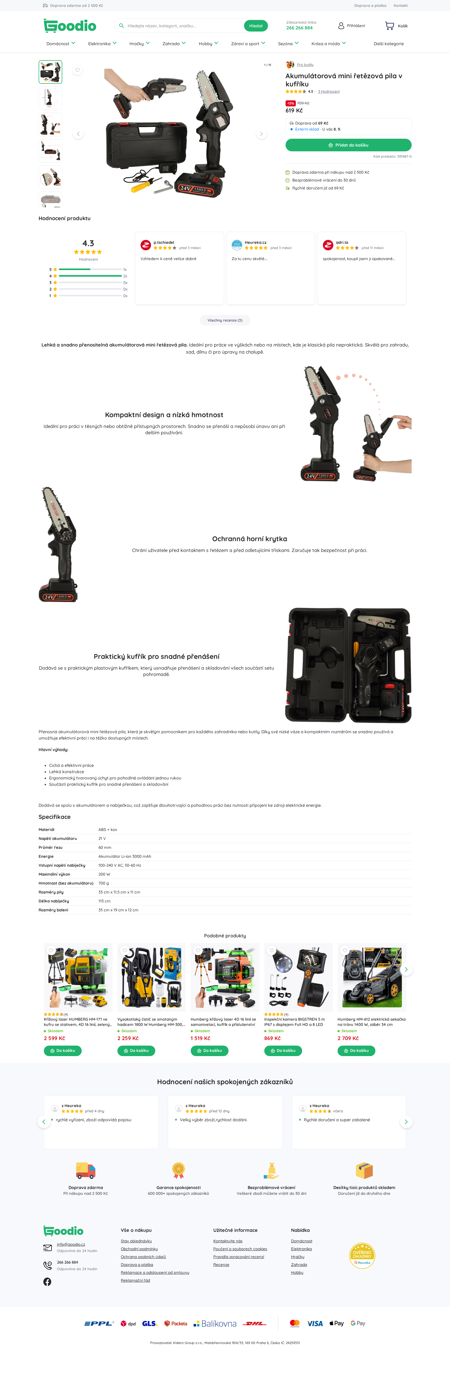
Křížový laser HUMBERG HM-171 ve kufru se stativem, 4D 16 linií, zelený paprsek (77, 1021)
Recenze (221, 1264)
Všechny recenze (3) (225, 320)
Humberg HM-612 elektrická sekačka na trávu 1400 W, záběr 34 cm (372, 1021)
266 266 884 (299, 28)
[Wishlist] (77, 70)
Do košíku (65, 1050)
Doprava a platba (370, 5)
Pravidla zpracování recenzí (238, 1256)
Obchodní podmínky (139, 1248)
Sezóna (285, 43)
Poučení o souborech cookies (240, 1248)
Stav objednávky (136, 1240)
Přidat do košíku (351, 145)
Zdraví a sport (245, 43)
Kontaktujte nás (227, 1240)
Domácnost (57, 43)
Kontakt (401, 5)
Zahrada (171, 43)
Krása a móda (326, 43)
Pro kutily (305, 64)
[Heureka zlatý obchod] (362, 1256)
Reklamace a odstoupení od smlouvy (155, 1272)
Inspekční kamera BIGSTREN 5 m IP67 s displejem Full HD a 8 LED (294, 1021)
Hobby (205, 43)
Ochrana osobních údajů (143, 1256)
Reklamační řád (135, 1280)
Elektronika (99, 43)
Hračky (137, 43)
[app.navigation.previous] (44, 969)
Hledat (256, 25)
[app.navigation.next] (406, 969)
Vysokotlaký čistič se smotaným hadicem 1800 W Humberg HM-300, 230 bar (150, 1021)
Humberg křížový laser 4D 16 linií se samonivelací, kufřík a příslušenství (223, 1021)
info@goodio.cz (71, 1244)
